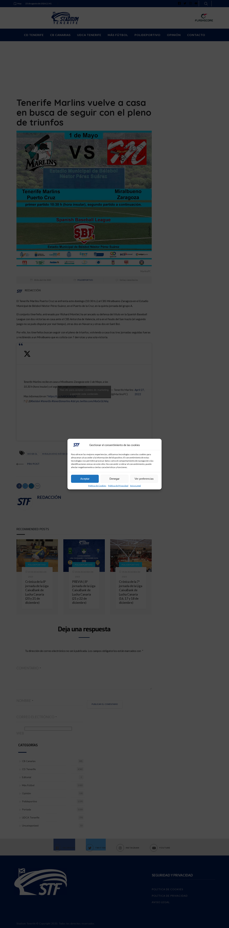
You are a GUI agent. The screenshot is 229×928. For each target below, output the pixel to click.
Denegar (114, 478)
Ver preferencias (144, 478)
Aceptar (84, 478)
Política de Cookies (97, 486)
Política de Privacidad (118, 486)
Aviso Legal (135, 486)
